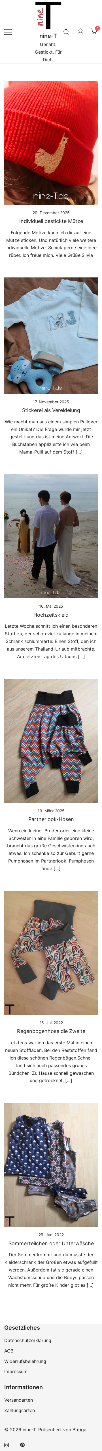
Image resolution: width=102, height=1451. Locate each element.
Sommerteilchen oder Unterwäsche (51, 1243)
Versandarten (18, 1400)
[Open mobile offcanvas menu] (8, 32)
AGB (8, 1351)
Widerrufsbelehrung (25, 1361)
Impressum (15, 1371)
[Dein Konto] (80, 31)
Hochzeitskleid (51, 615)
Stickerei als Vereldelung (51, 410)
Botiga (79, 1429)
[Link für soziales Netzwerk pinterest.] (22, 1444)
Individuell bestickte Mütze (51, 221)
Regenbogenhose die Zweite (51, 1031)
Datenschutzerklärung (27, 1340)
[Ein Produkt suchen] (66, 32)
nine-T (48, 35)
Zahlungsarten (19, 1410)
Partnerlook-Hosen (51, 819)
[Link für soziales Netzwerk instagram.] (6, 1444)
